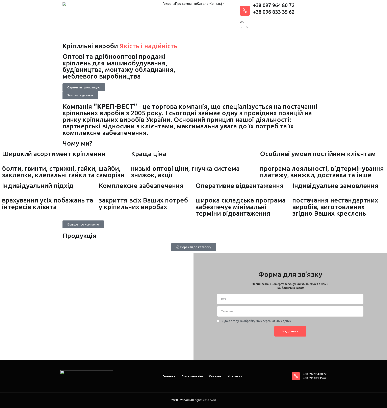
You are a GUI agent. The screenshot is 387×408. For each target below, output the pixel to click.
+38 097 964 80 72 (273, 5)
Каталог (203, 3)
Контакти (217, 3)
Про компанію (186, 3)
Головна (168, 3)
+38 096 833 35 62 (273, 12)
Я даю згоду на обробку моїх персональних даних (256, 321)
